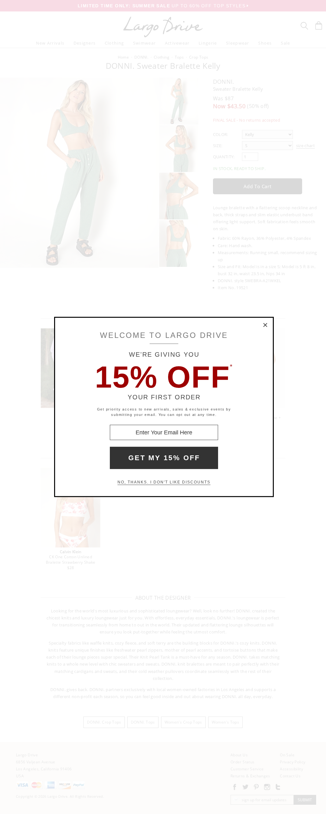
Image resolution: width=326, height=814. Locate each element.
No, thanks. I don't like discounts (163, 482)
